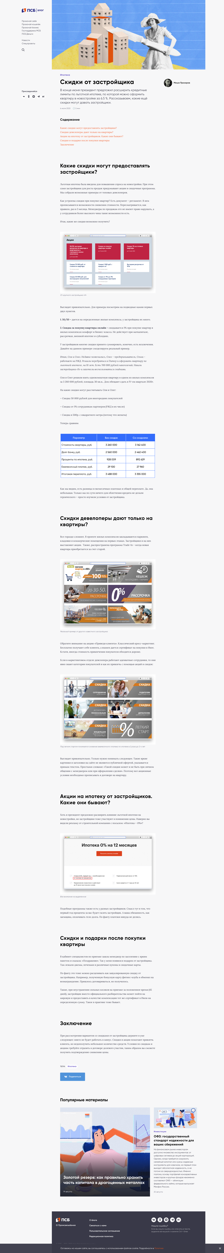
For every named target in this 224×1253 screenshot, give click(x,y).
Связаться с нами (97, 1225)
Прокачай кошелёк (31, 24)
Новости (26, 40)
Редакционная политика (101, 1236)
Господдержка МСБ (31, 30)
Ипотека (65, 74)
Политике (158, 1248)
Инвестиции (69, 1113)
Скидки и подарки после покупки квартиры (85, 140)
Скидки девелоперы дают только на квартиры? (86, 132)
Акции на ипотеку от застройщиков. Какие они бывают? (91, 136)
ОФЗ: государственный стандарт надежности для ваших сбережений (174, 1140)
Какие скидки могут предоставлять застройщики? (89, 128)
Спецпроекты (28, 43)
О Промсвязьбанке (66, 1225)
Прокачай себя (29, 21)
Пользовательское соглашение (104, 1231)
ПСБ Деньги (27, 34)
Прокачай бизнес (30, 27)
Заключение (67, 144)
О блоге (93, 1220)
